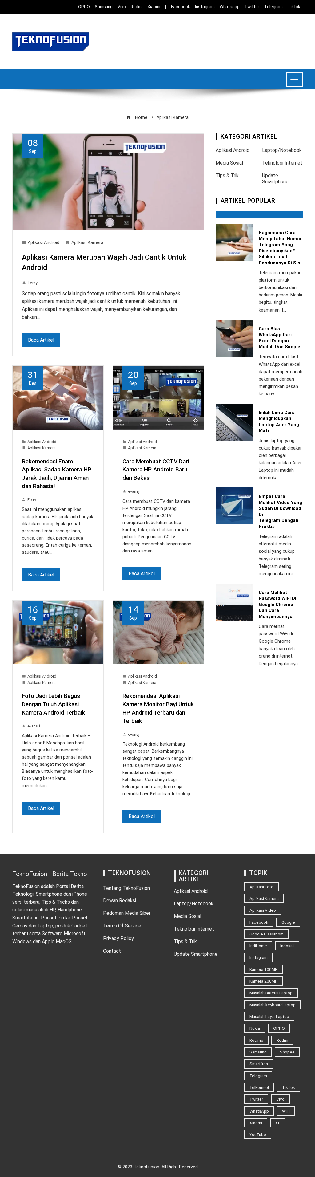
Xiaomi (255, 1122)
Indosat (287, 945)
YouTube (257, 1134)
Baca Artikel (41, 340)
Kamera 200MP (263, 981)
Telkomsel (259, 1087)
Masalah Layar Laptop (269, 1016)
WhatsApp (259, 1111)
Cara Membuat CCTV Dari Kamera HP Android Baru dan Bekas (155, 470)
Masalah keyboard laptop (272, 1004)
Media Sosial (229, 163)
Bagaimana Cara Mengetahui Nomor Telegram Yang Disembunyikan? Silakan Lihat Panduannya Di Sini (280, 248)
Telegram (258, 1075)
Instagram (258, 957)
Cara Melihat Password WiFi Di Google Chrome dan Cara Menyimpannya (277, 604)
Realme (256, 1040)
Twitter (256, 1099)
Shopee (287, 1051)
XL (277, 1122)
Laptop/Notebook (282, 150)
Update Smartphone (275, 179)
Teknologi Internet (282, 163)
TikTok (288, 1087)
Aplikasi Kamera (87, 242)
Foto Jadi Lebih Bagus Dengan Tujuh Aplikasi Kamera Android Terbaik (53, 704)
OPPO (279, 1028)
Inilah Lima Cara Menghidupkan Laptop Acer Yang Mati (279, 422)
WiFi (286, 1111)
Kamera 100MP (263, 969)
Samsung (258, 1051)
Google (288, 922)
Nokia (254, 1028)
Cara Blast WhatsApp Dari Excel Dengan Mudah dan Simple (279, 338)
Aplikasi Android (43, 242)
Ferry (33, 283)
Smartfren (258, 1063)
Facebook (258, 922)
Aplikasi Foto (261, 886)
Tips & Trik (227, 175)
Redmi (282, 1040)
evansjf (134, 491)
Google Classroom (266, 933)
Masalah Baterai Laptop (271, 992)
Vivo (280, 1099)
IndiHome (258, 945)
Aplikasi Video (262, 910)
